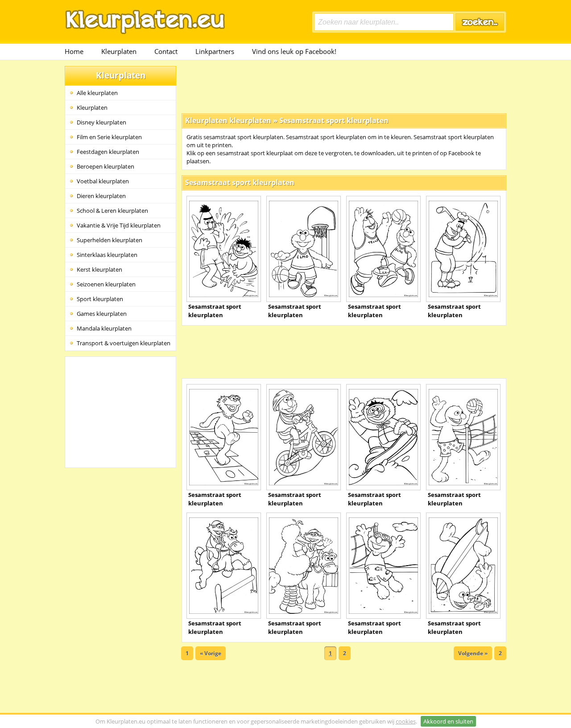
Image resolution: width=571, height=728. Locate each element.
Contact (166, 51)
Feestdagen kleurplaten (108, 152)
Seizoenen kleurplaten (106, 284)
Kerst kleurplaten (99, 269)
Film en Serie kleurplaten (109, 137)
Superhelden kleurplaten (109, 240)
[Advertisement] (344, 86)
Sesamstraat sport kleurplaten (334, 120)
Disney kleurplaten (101, 122)
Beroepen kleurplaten (105, 166)
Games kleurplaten (102, 314)
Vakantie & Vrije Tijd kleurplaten (119, 225)
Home (74, 51)
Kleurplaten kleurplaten (228, 120)
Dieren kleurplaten (101, 196)
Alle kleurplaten (97, 93)
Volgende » (473, 653)
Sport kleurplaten (100, 299)
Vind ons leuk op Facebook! (294, 51)
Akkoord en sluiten (448, 721)
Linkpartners (214, 51)
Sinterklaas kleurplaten (107, 255)
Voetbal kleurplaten (103, 181)
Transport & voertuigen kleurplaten (123, 343)
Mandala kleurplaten (104, 328)
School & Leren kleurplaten (112, 211)
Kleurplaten (119, 51)
